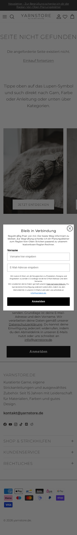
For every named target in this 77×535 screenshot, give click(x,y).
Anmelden (38, 301)
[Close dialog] (70, 228)
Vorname (12, 250)
